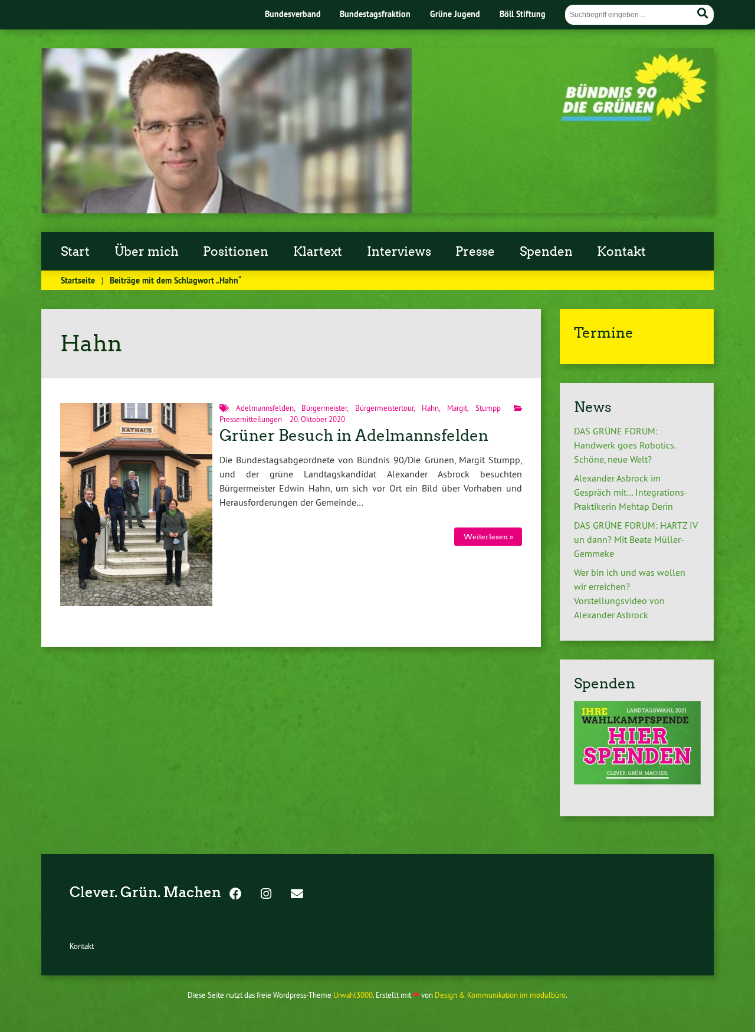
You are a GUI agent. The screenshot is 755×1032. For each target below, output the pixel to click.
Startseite (78, 280)
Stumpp (488, 408)
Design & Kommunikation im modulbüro (500, 995)
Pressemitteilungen (250, 419)
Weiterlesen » (488, 536)
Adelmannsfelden (265, 408)
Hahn (430, 408)
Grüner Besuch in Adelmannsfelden (353, 435)
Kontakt (621, 251)
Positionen (235, 251)
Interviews (399, 251)
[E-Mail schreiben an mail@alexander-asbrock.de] (296, 895)
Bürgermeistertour (384, 408)
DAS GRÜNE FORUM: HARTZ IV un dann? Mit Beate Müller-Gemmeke (636, 539)
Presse (475, 251)
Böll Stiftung (523, 13)
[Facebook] (235, 895)
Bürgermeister (324, 408)
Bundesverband (293, 13)
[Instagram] (266, 895)
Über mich (146, 251)
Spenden (546, 251)
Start (75, 251)
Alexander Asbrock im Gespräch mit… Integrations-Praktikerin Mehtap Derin (631, 492)
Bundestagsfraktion (375, 13)
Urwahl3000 (353, 995)
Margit (457, 408)
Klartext (317, 251)
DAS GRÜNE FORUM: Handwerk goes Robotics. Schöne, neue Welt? (624, 445)
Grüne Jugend (455, 13)
